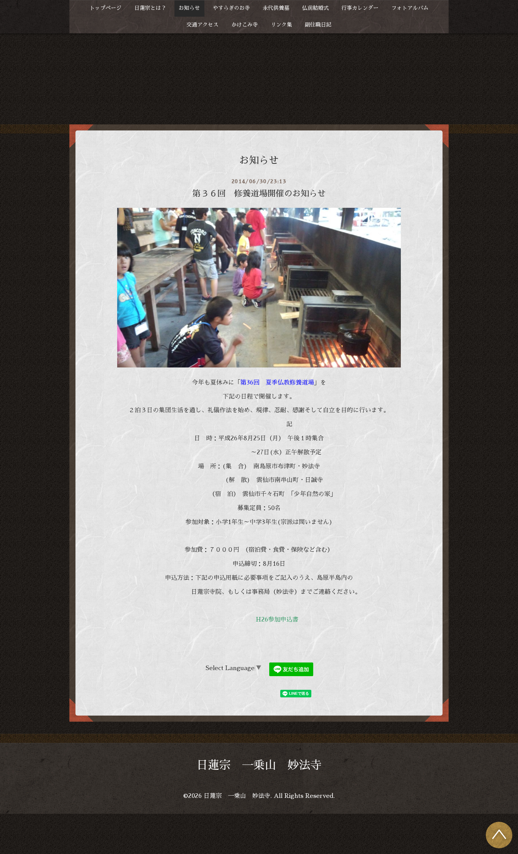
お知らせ (189, 8)
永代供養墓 (276, 8)
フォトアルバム (410, 8)
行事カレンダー (359, 8)
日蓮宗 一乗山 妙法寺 (259, 765)
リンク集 (281, 24)
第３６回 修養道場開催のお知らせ (263, 194)
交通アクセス (202, 24)
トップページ (105, 8)
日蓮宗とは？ (150, 8)
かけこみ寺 (244, 24)
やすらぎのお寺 (231, 8)
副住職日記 (318, 24)
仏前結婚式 (315, 8)
